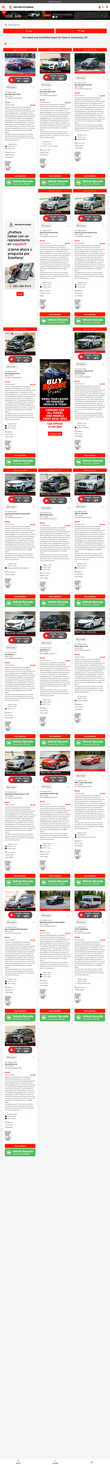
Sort (30, 31)
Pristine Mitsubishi (55, 2)
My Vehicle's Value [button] (55, 434)
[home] (23, 7)
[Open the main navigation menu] (3, 7)
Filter (83, 31)
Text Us (20, 294)
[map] (107, 7)
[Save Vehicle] (33, 87)
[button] (53, 17)
